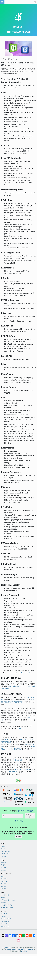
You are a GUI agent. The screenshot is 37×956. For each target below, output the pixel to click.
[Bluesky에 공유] (10, 934)
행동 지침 (3, 902)
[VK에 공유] (34, 934)
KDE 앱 (3, 848)
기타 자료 (3, 886)
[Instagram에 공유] (18, 939)
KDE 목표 (3, 867)
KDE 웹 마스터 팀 (7, 947)
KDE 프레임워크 (5, 851)
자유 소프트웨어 (18, 760)
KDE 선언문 (4, 923)
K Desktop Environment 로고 (17, 949)
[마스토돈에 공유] (6, 934)
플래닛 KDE (4, 881)
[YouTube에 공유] (27, 934)
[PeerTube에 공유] (30, 934)
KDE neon (4, 856)
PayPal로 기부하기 (30, 816)
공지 (2, 876)
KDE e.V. (3, 916)
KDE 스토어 (4, 913)
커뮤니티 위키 (5, 895)
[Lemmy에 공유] (23, 934)
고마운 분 (3, 888)
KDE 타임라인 (5, 921)
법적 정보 (24, 951)
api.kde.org (20, 728)
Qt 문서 (3, 865)
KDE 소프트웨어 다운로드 (8, 900)
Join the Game (13, 772)
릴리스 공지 (18, 26)
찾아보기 (18, 836)
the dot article (26, 673)
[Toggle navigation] (35, 2)
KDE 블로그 (4, 878)
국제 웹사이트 (5, 926)
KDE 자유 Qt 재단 (6, 918)
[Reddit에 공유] (20, 934)
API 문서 (3, 862)
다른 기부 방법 (18, 821)
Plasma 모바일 (5, 853)
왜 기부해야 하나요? (25, 811)
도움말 (3, 897)
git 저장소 (8, 739)
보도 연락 (3, 883)
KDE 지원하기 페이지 (22, 769)
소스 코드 (3, 870)
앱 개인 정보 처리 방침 (7, 907)
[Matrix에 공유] (3, 934)
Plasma (3, 846)
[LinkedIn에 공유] (16, 934)
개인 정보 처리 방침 (6, 905)
